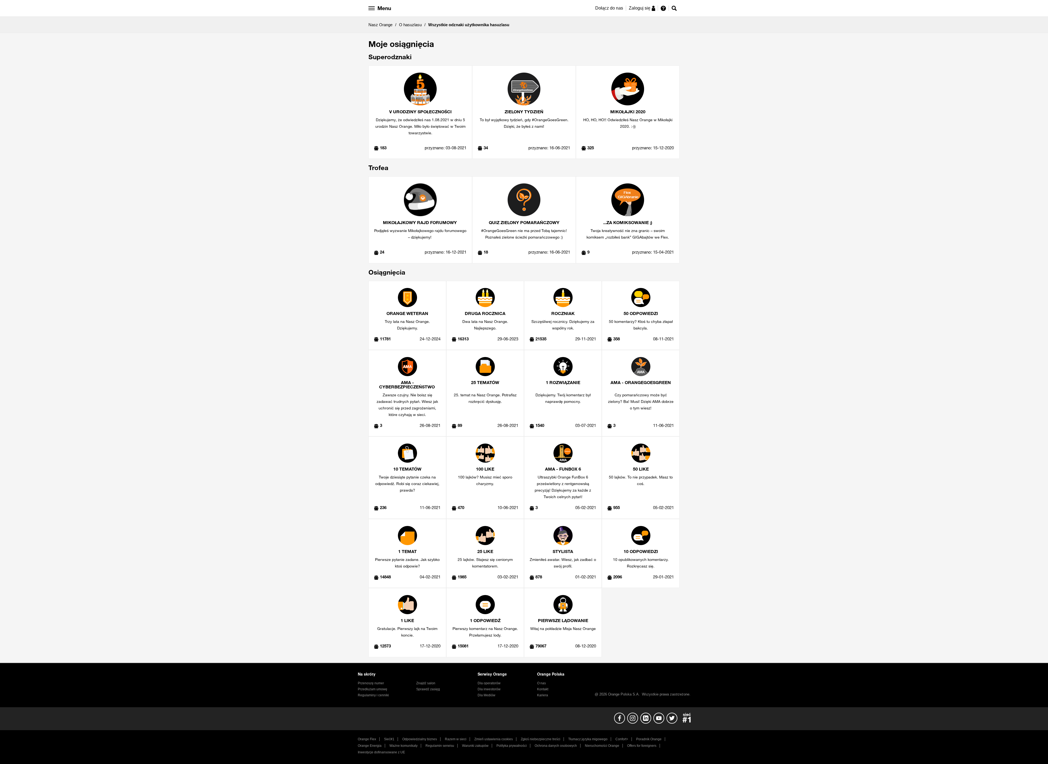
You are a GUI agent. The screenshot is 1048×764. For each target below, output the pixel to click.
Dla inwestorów (489, 689)
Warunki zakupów (475, 746)
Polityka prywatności (511, 746)
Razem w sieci (455, 739)
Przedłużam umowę (372, 689)
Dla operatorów (489, 683)
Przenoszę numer (371, 683)
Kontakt (542, 689)
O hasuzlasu (410, 24)
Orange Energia (370, 746)
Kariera (542, 695)
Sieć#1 (389, 739)
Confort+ (621, 739)
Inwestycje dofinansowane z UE (381, 752)
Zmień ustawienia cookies (493, 739)
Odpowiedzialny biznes (419, 739)
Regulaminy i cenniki (373, 695)
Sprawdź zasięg (428, 689)
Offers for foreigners (641, 746)
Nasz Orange (380, 24)
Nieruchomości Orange (602, 746)
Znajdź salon (425, 683)
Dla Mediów (486, 695)
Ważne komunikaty (403, 746)
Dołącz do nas (609, 8)
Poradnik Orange (649, 739)
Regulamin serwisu (439, 746)
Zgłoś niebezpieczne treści (540, 739)
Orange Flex (367, 739)
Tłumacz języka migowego (588, 739)
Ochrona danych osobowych (556, 746)
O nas (541, 683)
